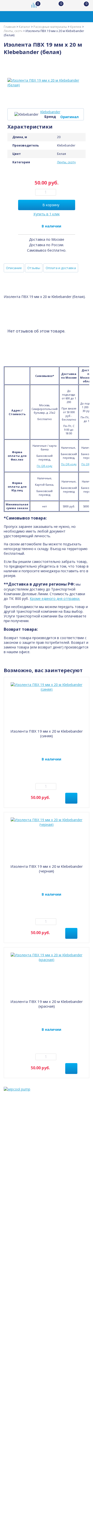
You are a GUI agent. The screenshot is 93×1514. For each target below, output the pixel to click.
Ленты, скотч (66, 162)
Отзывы (33, 268)
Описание (14, 268)
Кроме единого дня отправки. (55, 598)
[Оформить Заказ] (83, 5)
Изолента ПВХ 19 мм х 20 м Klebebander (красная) (46, 1004)
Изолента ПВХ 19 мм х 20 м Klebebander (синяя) (46, 733)
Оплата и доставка (61, 268)
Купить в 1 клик (46, 214)
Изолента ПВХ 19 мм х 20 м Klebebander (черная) (46, 868)
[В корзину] (71, 798)
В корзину (50, 205)
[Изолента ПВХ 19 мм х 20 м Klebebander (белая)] (46, 82)
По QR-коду (44, 466)
